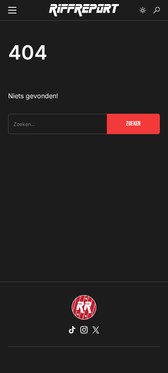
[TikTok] (72, 329)
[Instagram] (84, 329)
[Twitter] (95, 329)
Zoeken (133, 124)
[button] (12, 10)
